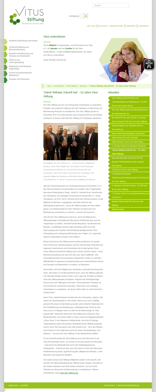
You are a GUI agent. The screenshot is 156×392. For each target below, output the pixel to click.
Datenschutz (109, 385)
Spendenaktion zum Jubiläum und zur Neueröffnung (127, 127)
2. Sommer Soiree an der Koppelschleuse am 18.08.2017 (130, 195)
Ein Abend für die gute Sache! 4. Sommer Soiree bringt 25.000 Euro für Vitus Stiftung (129, 119)
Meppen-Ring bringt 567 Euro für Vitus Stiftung (128, 203)
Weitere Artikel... (118, 209)
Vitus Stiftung (71, 86)
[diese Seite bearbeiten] (5, 390)
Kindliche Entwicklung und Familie (23, 41)
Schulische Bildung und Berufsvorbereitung (19, 48)
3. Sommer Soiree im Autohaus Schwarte (129, 146)
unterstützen (143, 26)
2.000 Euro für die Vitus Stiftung (125, 170)
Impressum (13, 385)
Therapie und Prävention (19, 79)
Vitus (49, 86)
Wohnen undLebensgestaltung (16, 61)
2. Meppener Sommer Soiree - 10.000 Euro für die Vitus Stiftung (129, 187)
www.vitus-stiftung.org (69, 373)
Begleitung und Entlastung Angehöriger (20, 67)
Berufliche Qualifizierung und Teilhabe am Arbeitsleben (21, 55)
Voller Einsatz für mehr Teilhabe (125, 138)
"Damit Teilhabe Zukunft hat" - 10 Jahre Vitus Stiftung (113, 86)
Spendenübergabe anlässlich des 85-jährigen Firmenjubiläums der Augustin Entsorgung (128, 162)
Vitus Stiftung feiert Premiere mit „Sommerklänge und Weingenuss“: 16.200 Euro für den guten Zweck (129, 102)
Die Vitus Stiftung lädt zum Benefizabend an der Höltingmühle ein (130, 112)
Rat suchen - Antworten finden (110, 26)
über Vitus (91, 26)
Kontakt (24, 385)
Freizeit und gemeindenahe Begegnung (20, 74)
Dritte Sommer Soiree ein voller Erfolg (127, 142)
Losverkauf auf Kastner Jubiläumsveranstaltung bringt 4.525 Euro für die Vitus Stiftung (130, 177)
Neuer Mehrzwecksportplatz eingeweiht (128, 134)
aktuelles (83, 86)
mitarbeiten (131, 26)
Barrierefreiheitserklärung (129, 385)
